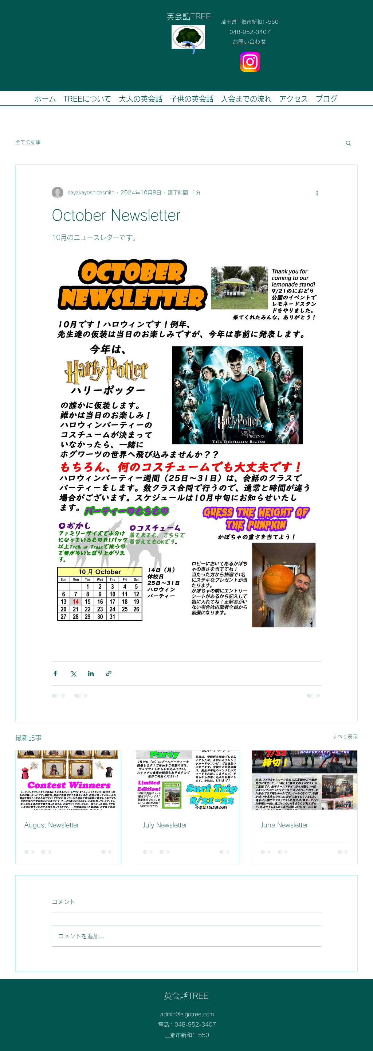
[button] (348, 143)
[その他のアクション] (317, 192)
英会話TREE (186, 996)
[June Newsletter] (304, 780)
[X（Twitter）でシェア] (73, 673)
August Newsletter (51, 825)
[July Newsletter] (186, 780)
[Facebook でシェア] (55, 673)
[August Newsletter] (68, 780)
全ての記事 (28, 142)
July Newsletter (165, 825)
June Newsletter (284, 825)
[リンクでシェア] (108, 673)
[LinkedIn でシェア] (90, 673)
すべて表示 (345, 736)
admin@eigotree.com (187, 1014)
